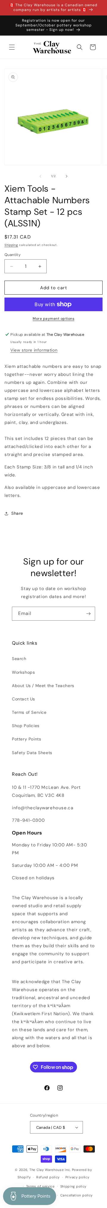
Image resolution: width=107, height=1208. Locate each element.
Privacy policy (77, 1177)
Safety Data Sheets (32, 752)
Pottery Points (26, 739)
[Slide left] (40, 176)
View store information (33, 350)
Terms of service (40, 1186)
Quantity (12, 254)
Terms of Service (29, 712)
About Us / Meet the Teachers (43, 685)
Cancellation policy (76, 1195)
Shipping (11, 245)
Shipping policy (73, 1186)
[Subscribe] (88, 614)
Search (19, 658)
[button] (11, 47)
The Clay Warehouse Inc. (50, 1170)
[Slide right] (66, 176)
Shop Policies (26, 725)
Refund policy (48, 1177)
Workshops (23, 672)
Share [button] (17, 513)
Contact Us (23, 699)
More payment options (53, 318)
